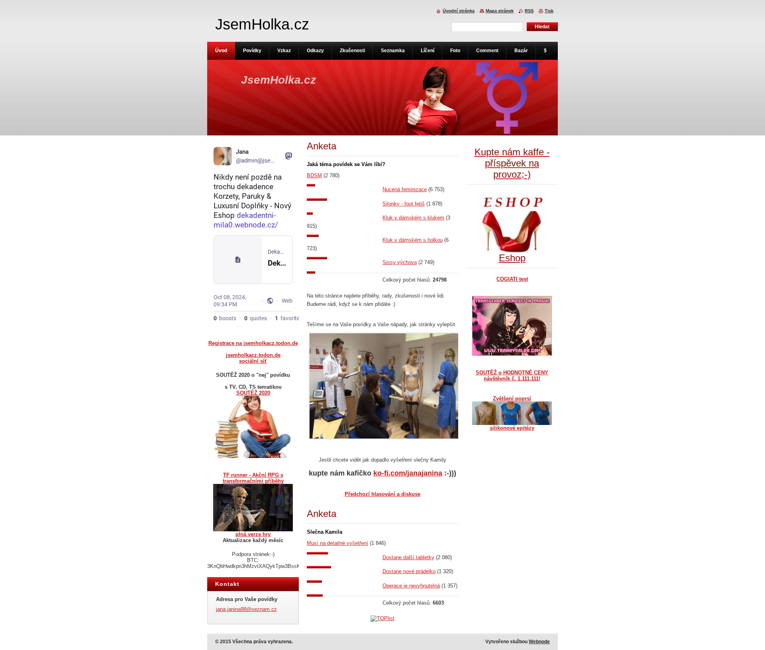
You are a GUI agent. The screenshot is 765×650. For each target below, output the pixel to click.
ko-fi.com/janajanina (407, 473)
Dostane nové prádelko (408, 571)
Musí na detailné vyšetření (337, 543)
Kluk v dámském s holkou (412, 240)
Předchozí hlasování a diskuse (382, 494)
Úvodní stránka (459, 10)
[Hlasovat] (344, 185)
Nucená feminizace (404, 189)
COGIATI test (512, 279)
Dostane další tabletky (408, 557)
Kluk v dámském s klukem (413, 218)
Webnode (539, 641)
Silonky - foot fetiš (403, 204)
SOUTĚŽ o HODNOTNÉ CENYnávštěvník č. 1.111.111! (512, 376)
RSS (529, 10)
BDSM (314, 175)
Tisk (549, 10)
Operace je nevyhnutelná (411, 586)
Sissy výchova (399, 262)
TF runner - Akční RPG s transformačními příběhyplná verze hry (253, 504)
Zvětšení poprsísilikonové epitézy (512, 413)
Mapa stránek (500, 10)
